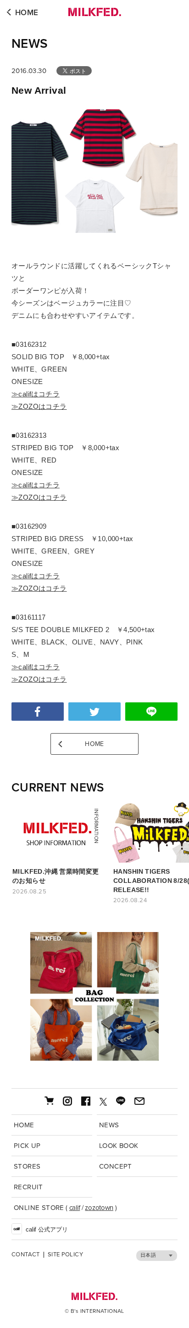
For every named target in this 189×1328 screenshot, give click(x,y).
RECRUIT (28, 1187)
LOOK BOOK (119, 1146)
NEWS (29, 43)
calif (74, 1208)
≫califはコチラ (35, 394)
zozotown (99, 1208)
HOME (27, 12)
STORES (27, 1166)
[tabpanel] (94, 996)
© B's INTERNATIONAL (94, 1311)
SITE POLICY (65, 1255)
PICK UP (27, 1146)
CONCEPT (115, 1166)
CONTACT (25, 1255)
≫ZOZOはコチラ (39, 406)
